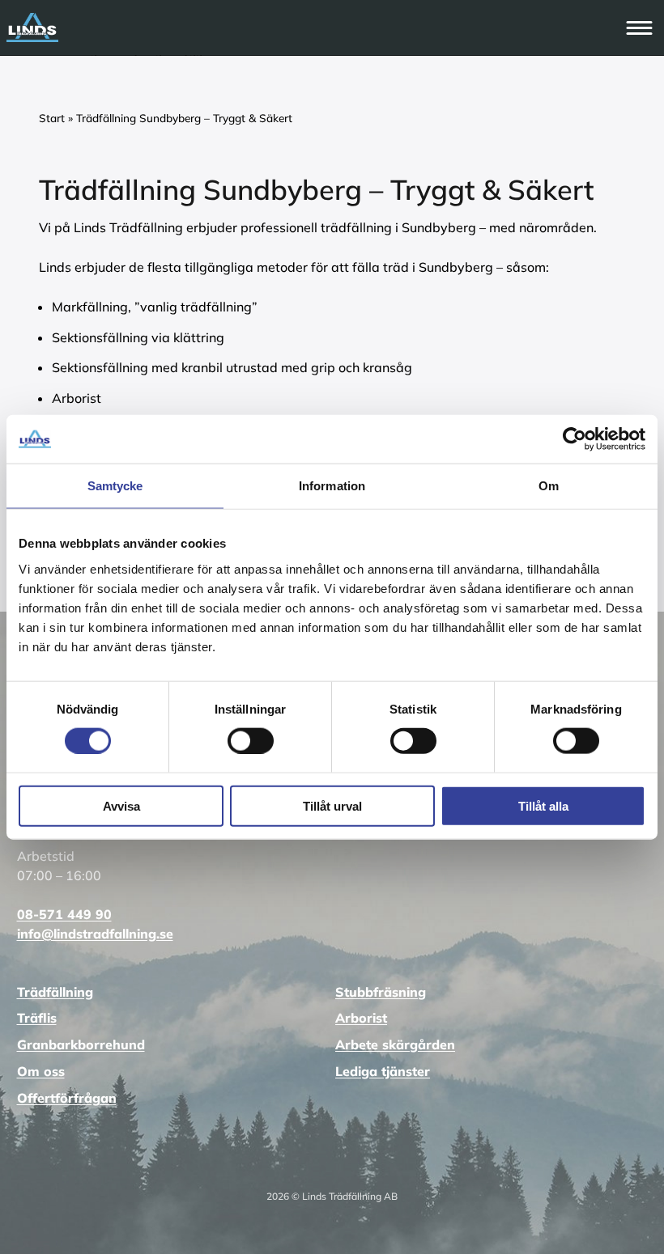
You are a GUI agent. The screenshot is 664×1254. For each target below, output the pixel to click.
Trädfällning (55, 992)
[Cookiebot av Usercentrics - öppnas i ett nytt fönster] (574, 439)
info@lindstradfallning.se (95, 934)
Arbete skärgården (395, 1044)
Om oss (41, 1071)
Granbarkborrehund (81, 1044)
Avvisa (121, 805)
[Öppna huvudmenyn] (641, 27)
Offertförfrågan (67, 1098)
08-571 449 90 (64, 914)
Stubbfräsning (380, 992)
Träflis (37, 1018)
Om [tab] (548, 486)
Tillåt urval (332, 805)
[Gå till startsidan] (315, 27)
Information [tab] (332, 486)
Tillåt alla (543, 805)
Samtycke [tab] (115, 486)
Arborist (361, 1018)
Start (52, 118)
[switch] (251, 740)
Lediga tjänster (382, 1071)
